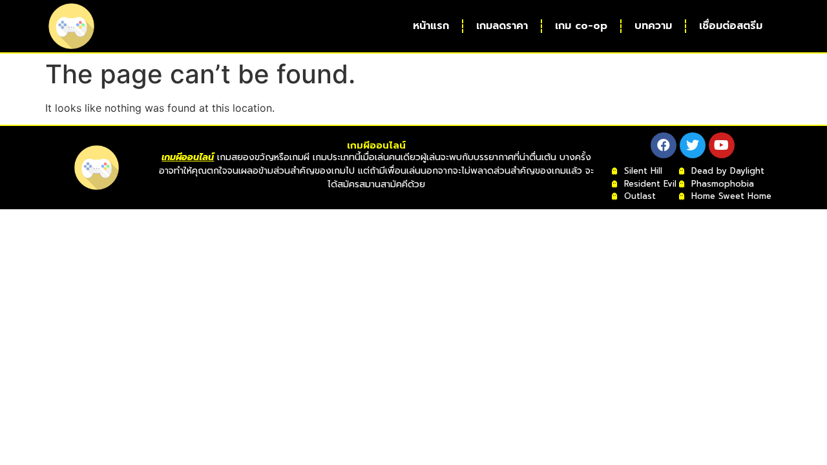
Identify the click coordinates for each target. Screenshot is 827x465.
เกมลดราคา (502, 26)
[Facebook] (663, 145)
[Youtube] (722, 145)
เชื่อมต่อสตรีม (730, 26)
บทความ (653, 26)
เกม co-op (581, 26)
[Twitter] (693, 145)
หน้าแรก (431, 26)
